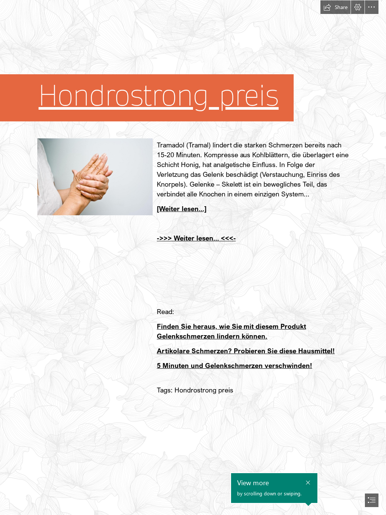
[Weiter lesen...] (182, 208)
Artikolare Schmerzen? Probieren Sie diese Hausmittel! (246, 350)
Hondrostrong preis (158, 96)
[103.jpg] (94, 176)
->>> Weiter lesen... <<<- (196, 238)
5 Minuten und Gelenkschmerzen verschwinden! (234, 365)
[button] (335, 7)
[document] (193, 257)
